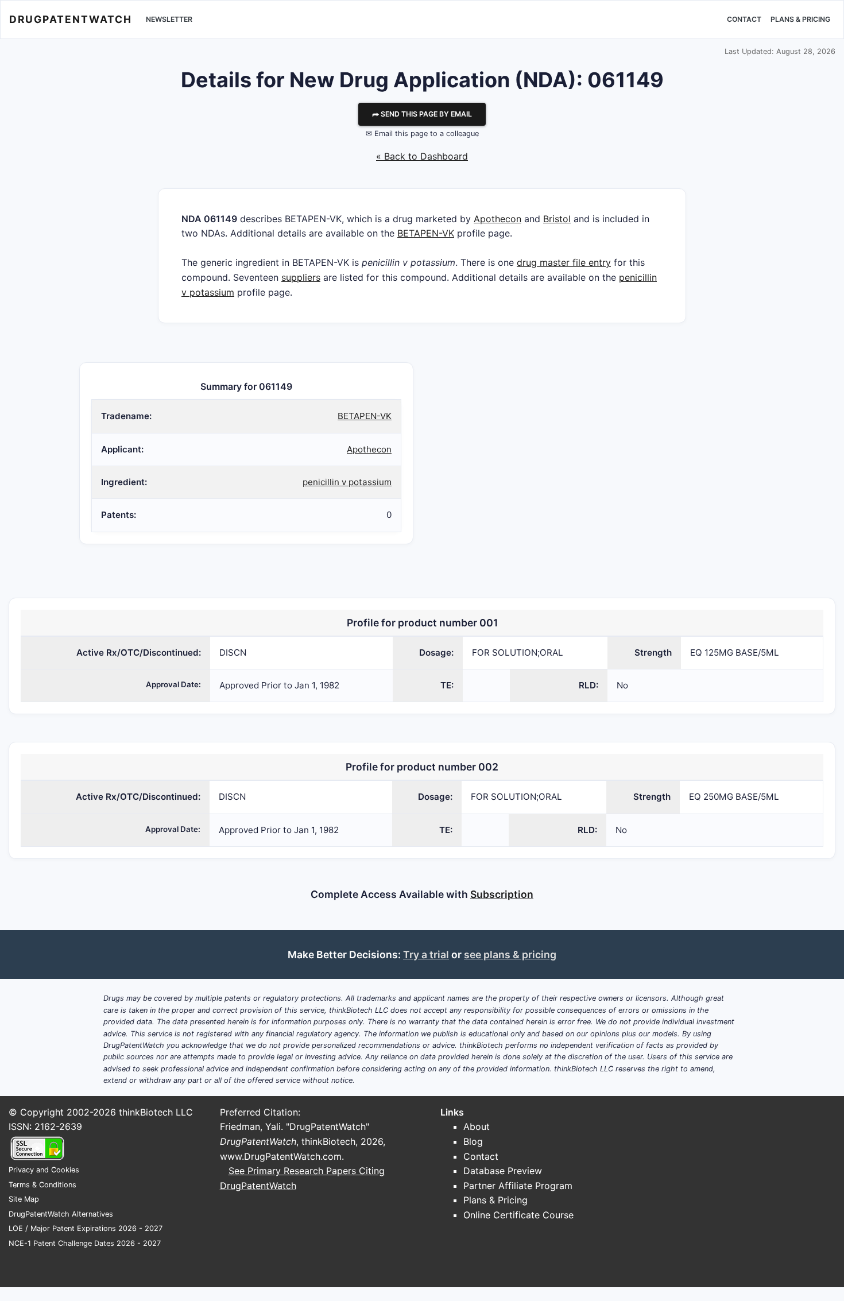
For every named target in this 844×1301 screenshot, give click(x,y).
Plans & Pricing (800, 19)
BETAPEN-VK (425, 233)
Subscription (501, 894)
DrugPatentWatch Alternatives (61, 1214)
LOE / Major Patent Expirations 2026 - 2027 (85, 1228)
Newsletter (169, 19)
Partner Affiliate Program (517, 1185)
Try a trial (426, 954)
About (476, 1126)
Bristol (557, 218)
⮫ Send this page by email (422, 114)
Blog (473, 1141)
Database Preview (502, 1170)
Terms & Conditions (42, 1184)
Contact (744, 19)
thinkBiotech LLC (156, 1112)
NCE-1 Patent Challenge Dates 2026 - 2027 (85, 1243)
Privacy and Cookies (44, 1170)
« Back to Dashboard (422, 156)
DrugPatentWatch (70, 19)
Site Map (24, 1199)
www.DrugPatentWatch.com (281, 1156)
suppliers (300, 277)
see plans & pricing (510, 954)
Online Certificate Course (518, 1215)
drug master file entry (564, 262)
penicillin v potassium (347, 482)
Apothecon (497, 218)
